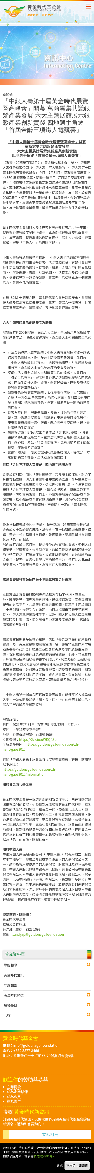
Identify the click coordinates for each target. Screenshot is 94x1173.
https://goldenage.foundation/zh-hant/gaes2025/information (29, 772)
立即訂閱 (50, 1134)
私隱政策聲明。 (44, 1156)
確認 (60, 1165)
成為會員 (14, 1096)
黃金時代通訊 (14, 974)
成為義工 (14, 1101)
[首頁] (44, 11)
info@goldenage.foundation (36, 1045)
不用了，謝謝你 (77, 1165)
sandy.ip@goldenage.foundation (38, 934)
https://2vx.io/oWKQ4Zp (38, 739)
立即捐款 (14, 1086)
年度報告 (10, 985)
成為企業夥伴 (17, 1091)
